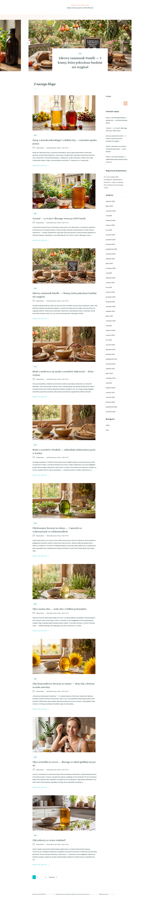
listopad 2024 (110, 302)
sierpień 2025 (110, 259)
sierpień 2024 (110, 311)
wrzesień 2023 (111, 364)
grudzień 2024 (110, 297)
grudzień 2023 (110, 349)
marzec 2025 (110, 282)
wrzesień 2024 (111, 306)
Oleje (80, 53)
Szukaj (108, 96)
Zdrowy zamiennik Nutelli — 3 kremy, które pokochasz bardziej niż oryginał (80, 62)
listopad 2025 (110, 244)
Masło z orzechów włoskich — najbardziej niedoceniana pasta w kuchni (116, 159)
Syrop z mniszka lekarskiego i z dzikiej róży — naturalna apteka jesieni (116, 120)
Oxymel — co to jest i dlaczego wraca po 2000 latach (59, 218)
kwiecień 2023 (110, 388)
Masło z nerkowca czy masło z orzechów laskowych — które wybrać (116, 149)
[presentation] (28, 43)
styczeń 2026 (110, 235)
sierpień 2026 (110, 201)
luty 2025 (109, 287)
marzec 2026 (110, 225)
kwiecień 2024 (110, 330)
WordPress (111, 894)
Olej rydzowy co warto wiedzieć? (49, 840)
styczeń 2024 (110, 345)
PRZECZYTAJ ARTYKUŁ (39, 165)
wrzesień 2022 (111, 412)
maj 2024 (109, 325)
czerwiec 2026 (111, 211)
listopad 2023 (110, 354)
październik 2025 (111, 249)
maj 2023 (109, 383)
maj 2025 (109, 273)
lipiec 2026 (109, 206)
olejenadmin (40, 148)
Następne (52, 877)
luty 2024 (109, 340)
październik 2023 (111, 359)
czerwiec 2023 (111, 378)
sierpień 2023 (110, 368)
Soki (107, 430)
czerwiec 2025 (111, 268)
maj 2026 (109, 215)
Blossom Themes (94, 894)
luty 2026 (109, 230)
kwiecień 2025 (110, 278)
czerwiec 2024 (111, 321)
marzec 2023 (110, 392)
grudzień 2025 (110, 239)
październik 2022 (111, 407)
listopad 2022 (110, 402)
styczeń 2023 (110, 397)
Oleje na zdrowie (80, 5)
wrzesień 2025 (111, 254)
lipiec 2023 (109, 373)
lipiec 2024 (109, 316)
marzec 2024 (110, 335)
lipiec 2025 (109, 263)
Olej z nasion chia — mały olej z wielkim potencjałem (59, 608)
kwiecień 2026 (110, 220)
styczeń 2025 (110, 292)
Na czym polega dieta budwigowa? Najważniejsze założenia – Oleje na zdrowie (113, 179)
